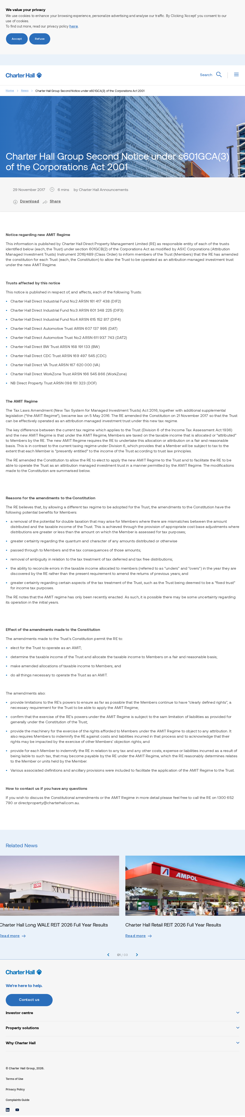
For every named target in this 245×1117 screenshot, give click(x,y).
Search (206, 74)
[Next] (137, 955)
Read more (135, 936)
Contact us (29, 1000)
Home (10, 90)
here (73, 26)
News (25, 90)
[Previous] (108, 955)
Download (29, 201)
